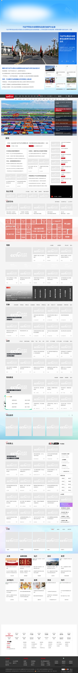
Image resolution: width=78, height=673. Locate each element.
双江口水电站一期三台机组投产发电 (32, 167)
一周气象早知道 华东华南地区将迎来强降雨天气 (14, 171)
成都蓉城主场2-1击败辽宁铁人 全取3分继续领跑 (52, 368)
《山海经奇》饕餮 (64, 520)
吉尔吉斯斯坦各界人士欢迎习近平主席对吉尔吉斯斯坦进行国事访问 (16, 73)
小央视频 (51, 245)
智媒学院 (63, 661)
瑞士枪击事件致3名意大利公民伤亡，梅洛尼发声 (37, 183)
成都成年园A (27, 403)
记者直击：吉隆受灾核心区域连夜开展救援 (38, 151)
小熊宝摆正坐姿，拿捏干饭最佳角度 (39, 388)
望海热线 (42, 664)
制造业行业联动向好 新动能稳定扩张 (62, 106)
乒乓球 (47, 341)
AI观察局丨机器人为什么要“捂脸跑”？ (39, 256)
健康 (44, 99)
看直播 (67, 237)
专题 (70, 29)
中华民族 (66, 645)
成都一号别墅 (27, 406)
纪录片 (64, 529)
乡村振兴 (20, 99)
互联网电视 (33, 661)
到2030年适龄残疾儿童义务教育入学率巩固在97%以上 (15, 158)
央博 (31, 99)
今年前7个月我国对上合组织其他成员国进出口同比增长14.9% (15, 84)
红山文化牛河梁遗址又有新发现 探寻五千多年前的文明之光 (11, 572)
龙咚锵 (66, 264)
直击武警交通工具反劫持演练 (66, 330)
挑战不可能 (59, 642)
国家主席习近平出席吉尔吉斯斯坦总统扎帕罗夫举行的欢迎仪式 (21, 68)
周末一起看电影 (23, 506)
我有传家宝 (50, 644)
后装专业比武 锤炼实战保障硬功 (52, 331)
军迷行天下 (53, 304)
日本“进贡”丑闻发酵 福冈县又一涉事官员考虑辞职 (37, 180)
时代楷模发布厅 (34, 644)
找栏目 (59, 231)
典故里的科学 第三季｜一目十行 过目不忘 (63, 133)
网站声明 (7, 664)
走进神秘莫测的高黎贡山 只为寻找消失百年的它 (25, 518)
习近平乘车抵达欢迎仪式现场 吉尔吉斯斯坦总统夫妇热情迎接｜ (23, 29)
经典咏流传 (50, 642)
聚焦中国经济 (46, 191)
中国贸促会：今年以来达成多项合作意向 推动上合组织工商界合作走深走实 (18, 81)
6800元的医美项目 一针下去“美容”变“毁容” (39, 454)
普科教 (69, 484)
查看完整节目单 (66, 471)
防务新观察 (16, 304)
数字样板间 (57, 201)
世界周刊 (21, 474)
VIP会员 (21, 341)
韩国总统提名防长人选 (24, 330)
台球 (34, 372)
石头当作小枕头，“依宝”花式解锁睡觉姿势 (66, 404)
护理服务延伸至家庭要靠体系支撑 (39, 591)
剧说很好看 (22, 490)
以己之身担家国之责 (64, 513)
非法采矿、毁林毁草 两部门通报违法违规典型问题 (15, 156)
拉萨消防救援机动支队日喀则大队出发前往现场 (66, 278)
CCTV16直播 (65, 341)
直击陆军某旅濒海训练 (65, 315)
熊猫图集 (66, 377)
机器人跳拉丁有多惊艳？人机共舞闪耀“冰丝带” (39, 567)
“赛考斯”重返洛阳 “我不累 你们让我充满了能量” (39, 278)
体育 (32, 96)
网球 (7, 372)
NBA (40, 341)
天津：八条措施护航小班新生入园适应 (66, 567)
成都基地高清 (14, 400)
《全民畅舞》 (64, 459)
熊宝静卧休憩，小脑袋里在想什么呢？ (66, 388)
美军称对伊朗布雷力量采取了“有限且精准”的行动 (37, 178)
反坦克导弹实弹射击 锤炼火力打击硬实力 (52, 316)
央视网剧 (59, 245)
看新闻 (63, 478)
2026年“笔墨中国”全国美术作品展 (11, 567)
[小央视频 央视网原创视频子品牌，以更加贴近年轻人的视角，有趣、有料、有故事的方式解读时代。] (11, 426)
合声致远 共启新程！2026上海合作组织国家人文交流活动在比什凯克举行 (18, 86)
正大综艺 (33, 645)
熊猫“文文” (38, 408)
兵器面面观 (32, 304)
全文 (47, 143)
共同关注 (8, 474)
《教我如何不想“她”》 (65, 503)
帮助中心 (32, 664)
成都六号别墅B (14, 403)
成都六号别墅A (27, 400)
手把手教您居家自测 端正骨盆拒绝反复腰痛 (11, 486)
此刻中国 (12, 264)
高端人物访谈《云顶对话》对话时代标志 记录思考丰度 (11, 213)
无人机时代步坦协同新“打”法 (66, 509)
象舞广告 (14, 663)
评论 (23, 96)
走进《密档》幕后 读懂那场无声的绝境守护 (25, 502)
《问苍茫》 (62, 549)
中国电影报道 (49, 458)
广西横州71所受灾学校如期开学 (44, 167)
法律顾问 (48, 663)
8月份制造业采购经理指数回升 (13, 151)
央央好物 (66, 99)
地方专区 (11, 234)
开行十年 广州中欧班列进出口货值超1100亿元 (14, 166)
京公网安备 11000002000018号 (42, 671)
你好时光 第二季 (36, 474)
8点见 (32, 191)
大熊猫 (37, 392)
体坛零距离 (8, 522)
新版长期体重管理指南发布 (38, 595)
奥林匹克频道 (26, 341)
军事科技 (38, 304)
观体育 (69, 478)
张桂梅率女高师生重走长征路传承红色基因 (39, 572)
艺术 (53, 99)
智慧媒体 (56, 662)
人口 (40, 645)
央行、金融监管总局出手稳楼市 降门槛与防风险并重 (52, 572)
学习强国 (27, 191)
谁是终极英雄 (59, 304)
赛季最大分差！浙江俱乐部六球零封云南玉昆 (66, 368)
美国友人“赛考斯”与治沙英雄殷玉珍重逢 (11, 502)
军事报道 (21, 304)
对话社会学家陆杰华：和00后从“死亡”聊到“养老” (11, 278)
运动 (48, 392)
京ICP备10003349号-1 (30, 671)
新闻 (20, 96)
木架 (34, 408)
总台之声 (7, 661)
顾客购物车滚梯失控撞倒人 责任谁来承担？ (39, 486)
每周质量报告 (36, 458)
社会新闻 (30, 171)
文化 (34, 99)
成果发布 (71, 661)
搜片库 (64, 231)
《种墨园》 (22, 549)
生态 (24, 99)
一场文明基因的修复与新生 (65, 505)
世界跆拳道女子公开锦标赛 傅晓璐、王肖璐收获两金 (66, 352)
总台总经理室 (15, 661)
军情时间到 (66, 304)
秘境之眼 (24, 647)
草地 (48, 408)
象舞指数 (23, 556)
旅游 (37, 99)
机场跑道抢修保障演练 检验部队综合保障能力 (39, 331)
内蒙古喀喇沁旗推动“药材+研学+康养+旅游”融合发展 (25, 596)
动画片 (58, 529)
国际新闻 (7, 186)
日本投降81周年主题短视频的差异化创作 (25, 567)
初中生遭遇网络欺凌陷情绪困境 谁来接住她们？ (52, 518)
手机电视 (32, 663)
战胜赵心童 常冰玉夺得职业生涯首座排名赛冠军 (39, 368)
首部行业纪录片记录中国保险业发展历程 (51, 213)
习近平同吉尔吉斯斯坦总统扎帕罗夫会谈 (39, 27)
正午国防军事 (8, 335)
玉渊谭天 (40, 191)
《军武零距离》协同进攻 (65, 508)
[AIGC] (59, 96)
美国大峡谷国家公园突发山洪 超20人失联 (21, 182)
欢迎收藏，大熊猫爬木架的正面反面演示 (52, 388)
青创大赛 (66, 245)
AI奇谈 (25, 264)
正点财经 (63, 176)
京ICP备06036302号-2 (15, 671)
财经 (29, 96)
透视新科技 (22, 522)
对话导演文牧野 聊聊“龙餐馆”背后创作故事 (52, 454)
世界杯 (32, 341)
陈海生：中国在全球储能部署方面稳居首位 (39, 502)
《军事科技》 (64, 465)
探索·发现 (49, 474)
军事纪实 (27, 304)
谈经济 (63, 487)
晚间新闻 (41, 642)
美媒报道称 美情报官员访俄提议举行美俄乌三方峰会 (38, 185)
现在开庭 (35, 490)
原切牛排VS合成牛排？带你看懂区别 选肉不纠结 (39, 518)
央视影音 (25, 663)
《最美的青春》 (36, 549)
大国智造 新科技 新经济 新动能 (37, 213)
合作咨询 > (64, 665)
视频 (26, 96)
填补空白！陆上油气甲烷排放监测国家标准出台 (14, 153)
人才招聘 (48, 664)
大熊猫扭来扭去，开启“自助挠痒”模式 (39, 404)
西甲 (21, 372)
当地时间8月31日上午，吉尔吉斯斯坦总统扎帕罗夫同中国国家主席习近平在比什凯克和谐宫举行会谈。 (67, 49)
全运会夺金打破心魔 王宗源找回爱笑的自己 (11, 518)
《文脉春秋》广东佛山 (65, 516)
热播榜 (68, 224)
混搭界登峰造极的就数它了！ (66, 522)
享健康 (69, 481)
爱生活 (63, 484)
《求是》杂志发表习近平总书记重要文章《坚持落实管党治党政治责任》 (25, 143)
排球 (34, 356)
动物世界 (66, 644)
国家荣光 (49, 490)
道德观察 (8, 506)
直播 (9, 396)
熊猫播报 (61, 377)
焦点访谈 (63, 152)
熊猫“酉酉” (51, 408)
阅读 (50, 99)
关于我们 (56, 661)
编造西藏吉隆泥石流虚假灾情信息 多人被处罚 (37, 156)
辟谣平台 (42, 663)
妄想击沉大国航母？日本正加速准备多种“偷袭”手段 (66, 256)
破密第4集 (8, 645)
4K (44, 96)
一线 (48, 506)
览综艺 (63, 481)
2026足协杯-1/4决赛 (65, 453)
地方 (16, 99)
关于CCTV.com (8, 663)
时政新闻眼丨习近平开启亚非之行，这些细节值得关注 (14, 70)
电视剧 (52, 529)
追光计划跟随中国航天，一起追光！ (65, 213)
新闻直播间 (63, 182)
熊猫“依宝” (65, 408)
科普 (40, 99)
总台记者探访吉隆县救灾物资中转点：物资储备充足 (38, 153)
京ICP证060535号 (8, 671)
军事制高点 (44, 304)
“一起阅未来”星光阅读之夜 (51, 591)
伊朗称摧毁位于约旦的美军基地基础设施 (37, 175)
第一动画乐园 (59, 644)
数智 (56, 99)
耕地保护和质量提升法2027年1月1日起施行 (11, 591)
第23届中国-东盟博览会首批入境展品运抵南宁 (14, 163)
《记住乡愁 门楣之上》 (65, 512)
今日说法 (49, 522)
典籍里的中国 (34, 647)
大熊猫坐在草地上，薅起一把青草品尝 (52, 404)
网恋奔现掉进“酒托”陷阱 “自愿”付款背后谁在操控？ (52, 502)
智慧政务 (63, 662)
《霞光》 (48, 549)
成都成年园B (14, 406)
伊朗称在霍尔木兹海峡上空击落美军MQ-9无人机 (11, 331)
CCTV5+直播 (59, 341)
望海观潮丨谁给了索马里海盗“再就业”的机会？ (52, 278)
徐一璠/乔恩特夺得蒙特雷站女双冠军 (52, 352)
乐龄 (47, 99)
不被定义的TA (54, 264)
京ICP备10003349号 (23, 671)
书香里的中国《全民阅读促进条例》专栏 (52, 596)
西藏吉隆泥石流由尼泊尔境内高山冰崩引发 (25, 278)
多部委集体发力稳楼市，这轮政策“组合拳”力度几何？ (52, 567)
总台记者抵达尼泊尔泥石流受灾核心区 (10, 182)
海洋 (62, 580)
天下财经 (63, 164)
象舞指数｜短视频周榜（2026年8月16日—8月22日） (25, 572)
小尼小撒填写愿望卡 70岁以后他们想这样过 (39, 470)
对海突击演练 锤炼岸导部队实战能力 (39, 316)
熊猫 (37, 96)
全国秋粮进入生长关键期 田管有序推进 (62, 112)
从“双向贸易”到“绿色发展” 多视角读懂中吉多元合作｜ (55, 29)
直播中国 (41, 96)
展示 (50, 392)
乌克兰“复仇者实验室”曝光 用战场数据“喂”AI (25, 470)
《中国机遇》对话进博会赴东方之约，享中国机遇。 (25, 213)
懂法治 (63, 490)
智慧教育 (71, 662)
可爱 (34, 392)
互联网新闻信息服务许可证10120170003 (12, 669)
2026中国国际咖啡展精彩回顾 (25, 591)
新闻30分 (63, 158)
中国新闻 (63, 170)
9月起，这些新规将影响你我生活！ (14, 161)
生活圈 (7, 490)
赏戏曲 (69, 490)
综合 (61, 356)
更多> (71, 245)
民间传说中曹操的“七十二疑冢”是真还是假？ (52, 470)
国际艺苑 (49, 645)
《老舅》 (8, 549)
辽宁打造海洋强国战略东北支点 (66, 591)
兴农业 (69, 487)
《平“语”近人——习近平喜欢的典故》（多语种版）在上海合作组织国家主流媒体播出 (20, 76)
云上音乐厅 (70, 201)
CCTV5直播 (52, 341)
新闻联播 (24, 642)
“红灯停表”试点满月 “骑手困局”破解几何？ (63, 126)
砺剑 (48, 304)
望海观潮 (48, 260)
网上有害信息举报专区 (45, 661)
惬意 (64, 392)
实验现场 (35, 522)
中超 (36, 341)
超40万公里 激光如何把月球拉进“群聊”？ (11, 470)
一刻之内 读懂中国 (13, 265)
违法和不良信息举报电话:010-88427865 (46, 669)
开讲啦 (41, 644)
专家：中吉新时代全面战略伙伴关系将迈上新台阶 (17, 79)
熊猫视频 (56, 377)
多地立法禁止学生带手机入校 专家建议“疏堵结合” (15, 168)
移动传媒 (25, 664)
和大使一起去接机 (49, 83)
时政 (16, 96)
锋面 (36, 191)
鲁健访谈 (35, 506)
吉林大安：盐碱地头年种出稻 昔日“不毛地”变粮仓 (11, 596)
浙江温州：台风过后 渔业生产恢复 (62, 123)
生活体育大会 (63, 201)
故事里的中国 (67, 642)
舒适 (61, 408)
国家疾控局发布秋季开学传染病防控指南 (66, 572)
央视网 (25, 661)
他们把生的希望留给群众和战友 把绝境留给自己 (52, 486)
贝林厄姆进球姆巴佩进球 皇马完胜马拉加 (25, 368)
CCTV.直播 (49, 96)
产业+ (62, 99)
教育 (35, 96)
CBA (43, 341)
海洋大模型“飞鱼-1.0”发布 (65, 595)
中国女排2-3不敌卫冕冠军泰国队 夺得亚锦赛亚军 (39, 352)
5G (58, 99)
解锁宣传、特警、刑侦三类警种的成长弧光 (25, 486)
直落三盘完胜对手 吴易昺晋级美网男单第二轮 (11, 368)
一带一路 (27, 99)
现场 (34, 260)
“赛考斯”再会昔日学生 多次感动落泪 (52, 256)
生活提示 (58, 645)
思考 (61, 392)
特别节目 (69, 529)
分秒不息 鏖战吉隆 (64, 148)
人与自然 (24, 645)
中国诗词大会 (42, 647)
